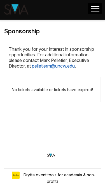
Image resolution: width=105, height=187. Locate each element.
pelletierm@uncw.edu (53, 66)
